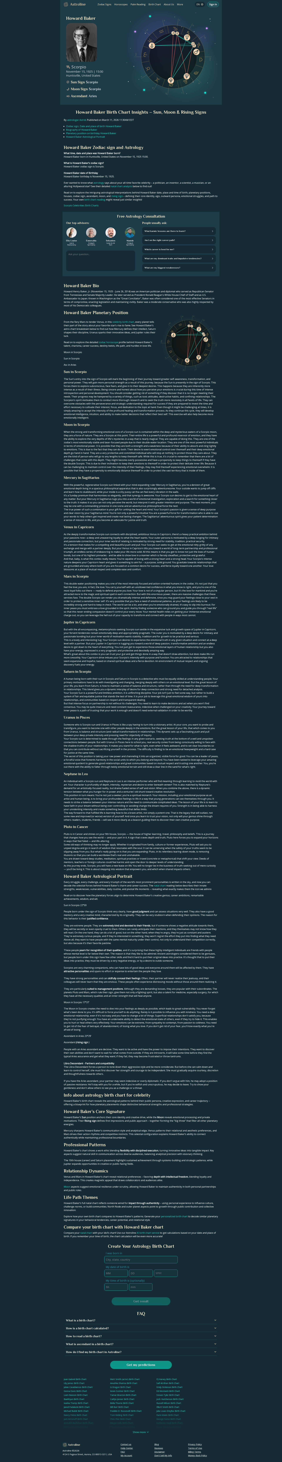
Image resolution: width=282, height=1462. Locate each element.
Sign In (213, 4)
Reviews (158, 1448)
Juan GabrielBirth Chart (75, 1379)
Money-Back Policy (197, 1455)
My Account (126, 1455)
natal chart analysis (121, 186)
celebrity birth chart (123, 322)
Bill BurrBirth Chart (119, 1407)
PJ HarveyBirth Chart (166, 1379)
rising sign (117, 196)
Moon (67, 1186)
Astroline (74, 1444)
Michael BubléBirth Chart (76, 1411)
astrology (98, 182)
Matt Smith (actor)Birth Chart (125, 1379)
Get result (141, 1301)
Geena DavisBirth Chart (75, 1391)
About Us (169, 4)
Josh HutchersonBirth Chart (170, 1399)
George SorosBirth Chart (168, 1419)
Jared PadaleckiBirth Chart (77, 1407)
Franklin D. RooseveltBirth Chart (126, 1411)
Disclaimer (159, 1451)
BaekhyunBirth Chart (74, 1399)
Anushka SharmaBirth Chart (123, 1383)
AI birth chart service (148, 1232)
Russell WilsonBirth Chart (168, 1403)
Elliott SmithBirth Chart (167, 1407)
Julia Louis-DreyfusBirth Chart (170, 1411)
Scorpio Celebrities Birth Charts (81, 205)
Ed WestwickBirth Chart (168, 1391)
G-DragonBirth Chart (120, 1387)
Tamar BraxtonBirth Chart (123, 1395)
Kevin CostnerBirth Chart (122, 1391)
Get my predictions (141, 1365)
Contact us (126, 1444)
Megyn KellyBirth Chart (121, 1423)
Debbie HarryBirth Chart (76, 1427)
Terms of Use (195, 1448)
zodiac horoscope (108, 342)
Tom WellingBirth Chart (122, 1415)
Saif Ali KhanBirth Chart (167, 1383)
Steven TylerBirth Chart (168, 1395)
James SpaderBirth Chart (168, 1427)
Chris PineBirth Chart (120, 1419)
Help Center (127, 1448)
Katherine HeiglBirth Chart (169, 1423)
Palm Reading (138, 4)
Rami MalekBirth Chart (167, 1415)
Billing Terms (194, 1451)
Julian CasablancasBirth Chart (78, 1387)
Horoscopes (121, 4)
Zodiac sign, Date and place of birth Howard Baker (93, 126)
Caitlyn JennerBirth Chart (122, 1399)
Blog (156, 1444)
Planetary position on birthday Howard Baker (91, 133)
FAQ (123, 1451)
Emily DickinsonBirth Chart (169, 1387)
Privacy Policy (195, 1444)
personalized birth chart (174, 1216)
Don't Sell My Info (163, 1455)
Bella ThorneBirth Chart (122, 1403)
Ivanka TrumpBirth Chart (76, 1403)
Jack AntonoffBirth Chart (76, 1419)
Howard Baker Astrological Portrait (85, 136)
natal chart (160, 885)
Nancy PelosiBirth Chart (75, 1415)
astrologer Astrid (76, 120)
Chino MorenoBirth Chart (122, 1427)
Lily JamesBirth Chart (74, 1383)
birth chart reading (94, 199)
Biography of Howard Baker (81, 129)
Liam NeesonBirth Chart (76, 1395)
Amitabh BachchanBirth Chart (78, 1423)
